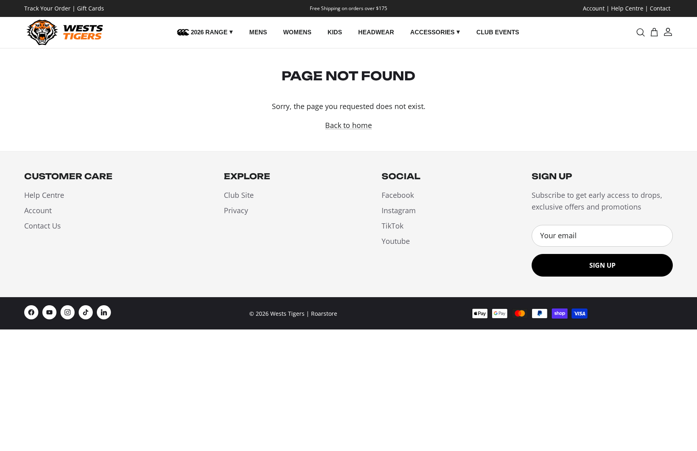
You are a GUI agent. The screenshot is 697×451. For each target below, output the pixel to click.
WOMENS (297, 32)
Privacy (236, 210)
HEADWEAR (376, 32)
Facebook (398, 195)
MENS (258, 32)
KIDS (335, 32)
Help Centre (627, 8)
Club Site (239, 195)
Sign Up (602, 265)
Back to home (348, 125)
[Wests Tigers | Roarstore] (63, 32)
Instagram (399, 210)
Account (594, 8)
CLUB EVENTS (497, 32)
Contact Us (42, 226)
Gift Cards (90, 8)
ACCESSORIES (432, 32)
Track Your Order (47, 8)
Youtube (396, 241)
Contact (660, 8)
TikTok (392, 226)
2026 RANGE (208, 32)
